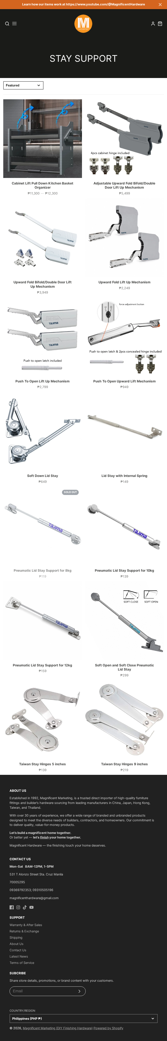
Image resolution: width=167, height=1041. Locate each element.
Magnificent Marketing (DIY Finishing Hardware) (58, 1028)
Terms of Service (22, 963)
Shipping (16, 938)
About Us (16, 944)
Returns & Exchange (24, 931)
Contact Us (18, 950)
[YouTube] (31, 907)
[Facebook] (12, 907)
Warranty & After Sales (26, 925)
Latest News (19, 956)
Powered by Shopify (108, 1028)
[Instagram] (18, 907)
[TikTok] (25, 907)
